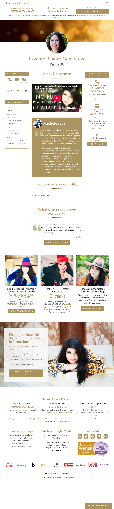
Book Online (92, 11)
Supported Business (89, 15)
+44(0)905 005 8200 (21, 11)
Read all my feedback (57, 269)
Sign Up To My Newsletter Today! (25, 400)
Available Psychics (100, 506)
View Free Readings (92, 335)
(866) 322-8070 (57, 11)
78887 (60, 323)
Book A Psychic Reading (21, 338)
